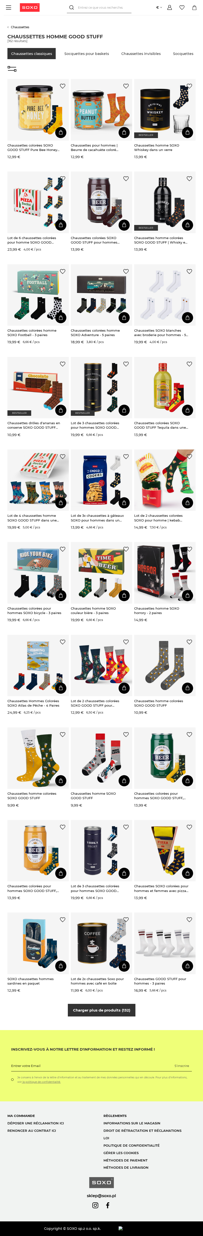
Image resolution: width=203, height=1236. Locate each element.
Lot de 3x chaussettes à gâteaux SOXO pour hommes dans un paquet (97, 518)
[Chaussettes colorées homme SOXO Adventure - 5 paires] (101, 295)
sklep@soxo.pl (101, 1195)
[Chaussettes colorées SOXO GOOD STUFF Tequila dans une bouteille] (165, 387)
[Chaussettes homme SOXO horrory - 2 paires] (165, 572)
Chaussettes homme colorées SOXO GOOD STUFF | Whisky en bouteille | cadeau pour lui (160, 240)
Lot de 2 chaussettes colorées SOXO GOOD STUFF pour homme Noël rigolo (95, 703)
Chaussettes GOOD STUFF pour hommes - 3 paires (160, 981)
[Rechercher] (72, 7)
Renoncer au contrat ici (31, 1131)
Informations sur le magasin (131, 1123)
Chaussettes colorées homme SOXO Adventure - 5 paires (95, 332)
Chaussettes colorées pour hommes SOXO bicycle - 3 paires (34, 610)
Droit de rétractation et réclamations (142, 1131)
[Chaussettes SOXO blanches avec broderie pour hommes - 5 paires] (165, 295)
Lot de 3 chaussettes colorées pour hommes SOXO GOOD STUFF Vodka (95, 888)
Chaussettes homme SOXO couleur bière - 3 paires (93, 610)
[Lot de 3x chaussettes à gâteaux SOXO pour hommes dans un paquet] (101, 480)
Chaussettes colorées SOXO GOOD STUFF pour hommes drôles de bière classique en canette (94, 240)
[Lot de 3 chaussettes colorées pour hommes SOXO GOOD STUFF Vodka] (101, 850)
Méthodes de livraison (126, 1167)
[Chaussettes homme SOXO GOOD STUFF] (101, 758)
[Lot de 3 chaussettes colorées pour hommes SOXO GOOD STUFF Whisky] (101, 387)
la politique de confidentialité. (41, 1082)
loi (106, 1138)
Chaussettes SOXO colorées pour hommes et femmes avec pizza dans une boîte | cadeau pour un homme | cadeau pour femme (161, 888)
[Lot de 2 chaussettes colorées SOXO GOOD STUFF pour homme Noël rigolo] (101, 665)
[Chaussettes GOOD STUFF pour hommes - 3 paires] (165, 943)
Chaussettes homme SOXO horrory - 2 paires (156, 610)
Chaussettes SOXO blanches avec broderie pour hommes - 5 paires (160, 332)
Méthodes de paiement (125, 1160)
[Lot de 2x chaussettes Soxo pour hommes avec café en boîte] (101, 943)
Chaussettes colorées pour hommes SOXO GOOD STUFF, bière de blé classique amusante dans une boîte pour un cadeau (34, 888)
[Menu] (9, 7)
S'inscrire (182, 1066)
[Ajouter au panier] (60, 132)
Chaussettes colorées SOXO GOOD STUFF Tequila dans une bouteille (160, 425)
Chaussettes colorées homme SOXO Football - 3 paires (31, 332)
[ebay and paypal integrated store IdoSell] (157, 1228)
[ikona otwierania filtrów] (12, 69)
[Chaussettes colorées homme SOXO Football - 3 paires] (38, 295)
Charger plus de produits (101, 1010)
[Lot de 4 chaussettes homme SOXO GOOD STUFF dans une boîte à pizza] (38, 480)
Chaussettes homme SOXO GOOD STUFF (93, 795)
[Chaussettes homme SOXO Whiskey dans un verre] (165, 109)
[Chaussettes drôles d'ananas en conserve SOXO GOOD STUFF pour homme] (38, 387)
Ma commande (21, 1116)
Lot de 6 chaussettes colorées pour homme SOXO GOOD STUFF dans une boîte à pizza (31, 240)
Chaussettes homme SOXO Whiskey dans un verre (156, 147)
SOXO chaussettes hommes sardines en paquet (30, 981)
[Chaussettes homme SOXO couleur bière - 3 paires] (101, 572)
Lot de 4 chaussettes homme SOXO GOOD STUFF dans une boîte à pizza (32, 518)
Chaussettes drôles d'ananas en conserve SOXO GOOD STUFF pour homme (33, 425)
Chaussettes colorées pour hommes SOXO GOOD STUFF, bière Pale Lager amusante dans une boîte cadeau (161, 795)
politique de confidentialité (131, 1145)
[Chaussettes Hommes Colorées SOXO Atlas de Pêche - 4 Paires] (38, 665)
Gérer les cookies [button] (121, 1153)
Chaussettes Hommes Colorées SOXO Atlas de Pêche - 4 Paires (33, 703)
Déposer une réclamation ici (35, 1123)
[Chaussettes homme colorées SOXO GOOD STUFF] (165, 665)
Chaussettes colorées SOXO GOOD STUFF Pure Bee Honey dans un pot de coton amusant (33, 147)
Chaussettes (20, 27)
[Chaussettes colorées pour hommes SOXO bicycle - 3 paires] (38, 572)
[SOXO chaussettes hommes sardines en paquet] (38, 943)
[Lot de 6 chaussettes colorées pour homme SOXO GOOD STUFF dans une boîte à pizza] (38, 202)
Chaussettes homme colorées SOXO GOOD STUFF (158, 703)
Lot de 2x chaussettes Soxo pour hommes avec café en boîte (97, 981)
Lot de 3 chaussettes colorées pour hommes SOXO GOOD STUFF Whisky (95, 425)
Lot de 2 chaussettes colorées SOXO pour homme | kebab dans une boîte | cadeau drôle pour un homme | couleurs (159, 518)
